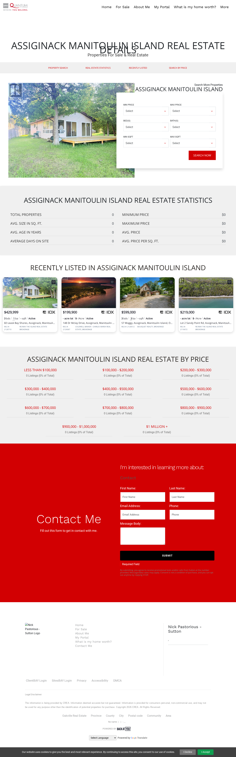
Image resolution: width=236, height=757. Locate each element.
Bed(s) (126, 120)
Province (96, 715)
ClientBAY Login (36, 680)
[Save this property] (54, 282)
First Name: (128, 488)
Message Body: (130, 523)
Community (154, 715)
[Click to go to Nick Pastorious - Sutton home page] (16, 6)
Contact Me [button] (83, 645)
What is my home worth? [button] (195, 7)
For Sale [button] (123, 7)
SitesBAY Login (62, 680)
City (121, 715)
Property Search (58, 67)
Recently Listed (138, 67)
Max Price (176, 104)
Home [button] (107, 7)
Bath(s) (174, 120)
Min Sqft (128, 136)
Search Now (202, 155)
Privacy (81, 680)
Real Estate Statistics (98, 67)
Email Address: (130, 506)
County (110, 715)
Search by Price (178, 67)
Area (168, 715)
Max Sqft (175, 136)
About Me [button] (142, 7)
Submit (167, 555)
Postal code (135, 715)
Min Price (128, 104)
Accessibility (100, 680)
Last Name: (177, 488)
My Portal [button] (162, 7)
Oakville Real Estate (74, 715)
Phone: (174, 506)
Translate (142, 737)
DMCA (117, 680)
